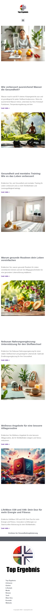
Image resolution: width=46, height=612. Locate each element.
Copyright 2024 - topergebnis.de (23, 609)
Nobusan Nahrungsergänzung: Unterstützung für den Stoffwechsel (21, 342)
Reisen (8, 593)
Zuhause (9, 583)
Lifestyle (9, 588)
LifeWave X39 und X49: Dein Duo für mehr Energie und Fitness (21, 511)
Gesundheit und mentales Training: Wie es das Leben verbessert (21, 174)
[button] (23, 20)
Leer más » (5, 108)
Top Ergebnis (11, 580)
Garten (8, 585)
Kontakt (9, 600)
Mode (8, 590)
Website (9, 603)
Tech (7, 595)
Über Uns (9, 598)
